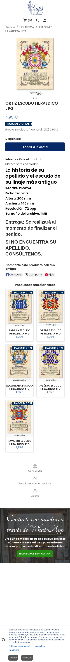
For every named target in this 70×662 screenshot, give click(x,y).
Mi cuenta (35, 471)
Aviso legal (40, 646)
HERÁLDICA (27, 27)
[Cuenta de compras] (45, 20)
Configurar (14, 650)
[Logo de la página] (35, 8)
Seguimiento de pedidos (35, 483)
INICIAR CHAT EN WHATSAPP (35, 553)
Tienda (10, 27)
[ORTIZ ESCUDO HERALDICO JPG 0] (35, 66)
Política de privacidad (19, 646)
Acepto (13, 657)
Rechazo (27, 657)
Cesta (35, 495)
